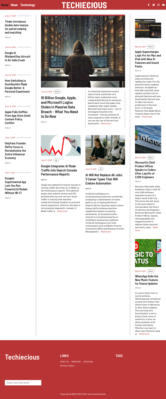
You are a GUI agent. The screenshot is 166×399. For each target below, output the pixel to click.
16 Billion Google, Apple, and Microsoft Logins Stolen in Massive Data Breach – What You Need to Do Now (59, 107)
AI (56, 160)
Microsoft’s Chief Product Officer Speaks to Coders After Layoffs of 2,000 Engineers (145, 170)
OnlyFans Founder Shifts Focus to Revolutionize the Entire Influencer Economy (15, 150)
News (14, 5)
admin (8, 37)
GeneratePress (99, 394)
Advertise (88, 361)
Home (5, 5)
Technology (27, 5)
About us (64, 361)
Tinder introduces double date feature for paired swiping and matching (16, 27)
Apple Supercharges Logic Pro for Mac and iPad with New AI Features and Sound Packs (148, 59)
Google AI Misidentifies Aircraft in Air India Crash (18, 56)
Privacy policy (67, 365)
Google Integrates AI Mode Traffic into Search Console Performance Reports (59, 170)
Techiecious (84, 5)
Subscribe (76, 361)
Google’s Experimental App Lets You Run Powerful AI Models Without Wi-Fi (16, 185)
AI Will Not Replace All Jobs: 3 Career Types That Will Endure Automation (104, 179)
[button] (94, 5)
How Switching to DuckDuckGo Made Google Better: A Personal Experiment (17, 86)
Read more (106, 123)
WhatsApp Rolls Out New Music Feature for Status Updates (146, 279)
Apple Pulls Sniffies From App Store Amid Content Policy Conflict (17, 117)
